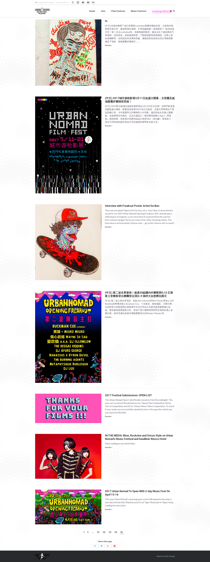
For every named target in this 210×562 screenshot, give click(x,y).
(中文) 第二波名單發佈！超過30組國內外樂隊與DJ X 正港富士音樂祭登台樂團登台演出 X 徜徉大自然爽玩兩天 (139, 294)
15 (121, 532)
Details (108, 45)
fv (106, 21)
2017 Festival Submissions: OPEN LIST (128, 395)
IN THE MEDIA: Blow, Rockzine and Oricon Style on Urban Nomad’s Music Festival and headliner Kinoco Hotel (139, 437)
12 (104, 532)
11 (98, 532)
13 (110, 532)
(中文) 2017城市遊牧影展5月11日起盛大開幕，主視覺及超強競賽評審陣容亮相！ (140, 100)
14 (115, 532)
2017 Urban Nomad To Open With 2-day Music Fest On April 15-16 (137, 493)
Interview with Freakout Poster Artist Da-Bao (132, 205)
